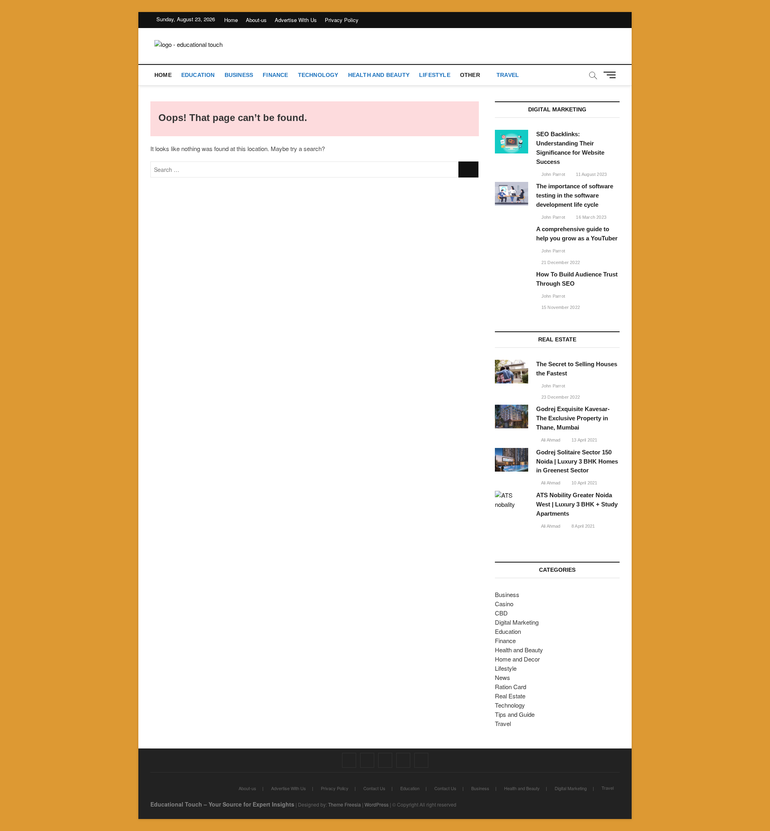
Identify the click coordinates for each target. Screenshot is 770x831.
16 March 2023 (590, 217)
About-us (256, 20)
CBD (501, 613)
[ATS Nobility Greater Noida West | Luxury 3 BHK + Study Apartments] (511, 500)
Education (198, 75)
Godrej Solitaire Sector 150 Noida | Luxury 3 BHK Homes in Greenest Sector (577, 461)
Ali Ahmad (550, 440)
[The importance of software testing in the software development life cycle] (511, 194)
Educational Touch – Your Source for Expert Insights (222, 804)
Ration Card (510, 686)
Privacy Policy (342, 20)
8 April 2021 (582, 526)
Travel (507, 75)
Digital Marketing (517, 622)
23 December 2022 (560, 397)
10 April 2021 (584, 482)
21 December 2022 (560, 262)
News (502, 677)
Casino (504, 603)
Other (470, 75)
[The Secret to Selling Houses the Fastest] (511, 371)
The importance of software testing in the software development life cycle (574, 195)
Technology (318, 75)
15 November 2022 (560, 307)
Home (231, 20)
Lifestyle (434, 75)
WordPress (377, 804)
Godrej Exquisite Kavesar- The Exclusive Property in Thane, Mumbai (573, 418)
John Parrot (552, 174)
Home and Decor (517, 659)
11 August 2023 (591, 174)
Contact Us (374, 788)
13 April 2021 (584, 440)
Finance (275, 75)
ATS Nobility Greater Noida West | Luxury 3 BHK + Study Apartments (577, 504)
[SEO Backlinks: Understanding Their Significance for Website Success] (511, 141)
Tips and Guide (515, 714)
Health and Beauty (378, 75)
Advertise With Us (296, 20)
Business (239, 75)
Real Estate (510, 696)
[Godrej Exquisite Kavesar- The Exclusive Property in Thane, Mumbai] (511, 416)
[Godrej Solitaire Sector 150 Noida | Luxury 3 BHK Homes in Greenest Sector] (511, 460)
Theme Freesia (344, 804)
